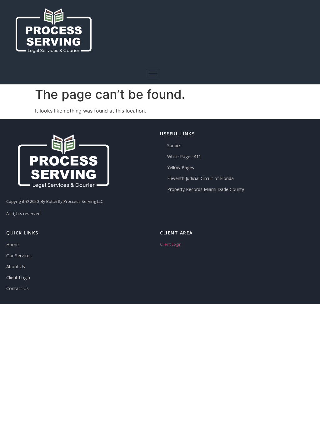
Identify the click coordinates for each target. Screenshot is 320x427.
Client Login (171, 244)
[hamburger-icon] (153, 73)
